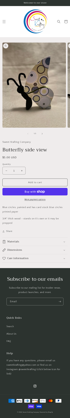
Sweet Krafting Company (31, 412)
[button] (4, 21)
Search (10, 326)
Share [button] (9, 231)
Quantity (6, 164)
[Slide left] (27, 133)
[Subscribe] (59, 301)
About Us (11, 334)
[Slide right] (42, 133)
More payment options (35, 199)
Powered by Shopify (46, 412)
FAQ (9, 341)
